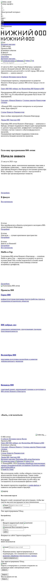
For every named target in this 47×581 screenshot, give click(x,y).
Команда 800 (39, 89)
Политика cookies (38, 465)
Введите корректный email (13, 523)
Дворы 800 (5, 120)
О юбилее (5, 77)
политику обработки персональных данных (20, 556)
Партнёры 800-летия (24, 459)
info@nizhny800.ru (8, 467)
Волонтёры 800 (28, 89)
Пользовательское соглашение (19, 465)
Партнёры (5, 57)
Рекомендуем (19, 112)
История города (15, 77)
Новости (10, 112)
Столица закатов (29, 100)
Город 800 (5, 89)
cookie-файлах (34, 485)
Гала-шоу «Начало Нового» (11, 100)
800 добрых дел (15, 89)
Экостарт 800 (15, 120)
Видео (24, 77)
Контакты (36, 459)
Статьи (3, 112)
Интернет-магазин (8, 459)
